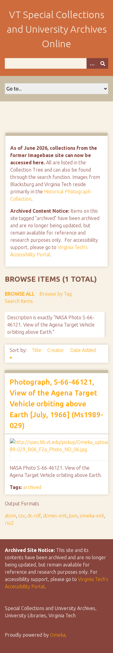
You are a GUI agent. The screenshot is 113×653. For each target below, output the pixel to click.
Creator (56, 350)
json (73, 515)
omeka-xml (92, 515)
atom (10, 515)
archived (32, 487)
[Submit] (102, 63)
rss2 (9, 523)
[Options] (91, 63)
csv (21, 515)
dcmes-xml (55, 515)
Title (37, 350)
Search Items (19, 301)
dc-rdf (34, 515)
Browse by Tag (55, 294)
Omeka (57, 635)
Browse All (20, 294)
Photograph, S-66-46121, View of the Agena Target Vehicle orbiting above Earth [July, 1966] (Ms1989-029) (56, 404)
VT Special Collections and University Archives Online (57, 29)
